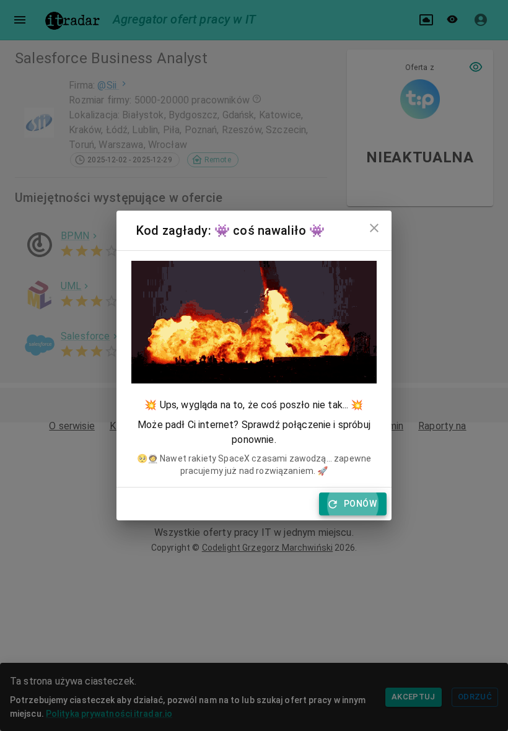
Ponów (360, 504)
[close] (374, 228)
